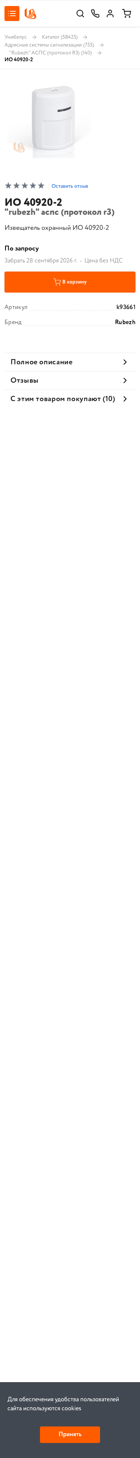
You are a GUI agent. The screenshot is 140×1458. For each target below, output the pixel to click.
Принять (70, 1434)
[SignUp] (110, 13)
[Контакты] (95, 13)
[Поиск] (80, 13)
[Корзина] (127, 13)
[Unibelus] (30, 13)
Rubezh (125, 323)
